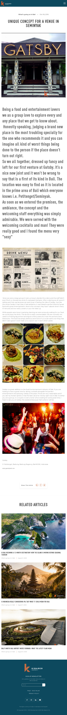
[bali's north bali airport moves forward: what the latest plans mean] (33, 627)
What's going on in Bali (8, 558)
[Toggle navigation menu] (65, 3)
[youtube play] (40, 700)
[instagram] (31, 700)
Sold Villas (36, 690)
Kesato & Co (47, 710)
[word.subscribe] (43, 685)
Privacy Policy (34, 693)
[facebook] (27, 700)
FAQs (29, 690)
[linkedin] (36, 700)
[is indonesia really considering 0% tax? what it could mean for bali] (33, 580)
